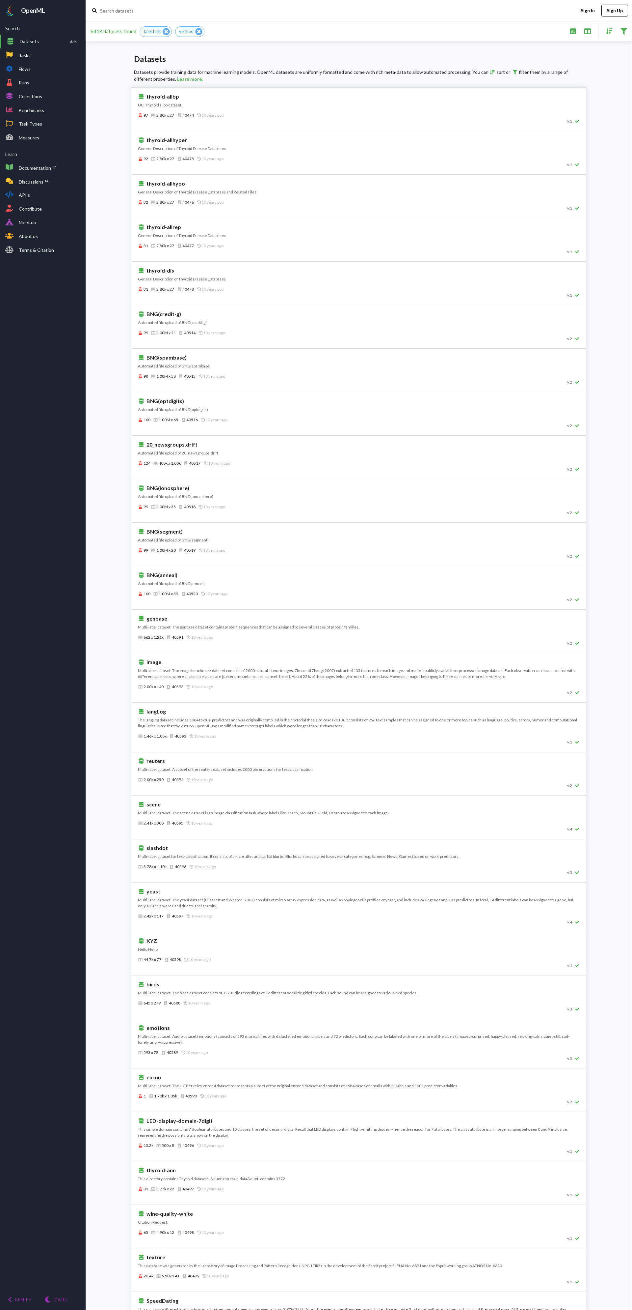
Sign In (588, 10)
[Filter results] (623, 31)
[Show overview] (573, 31)
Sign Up (615, 10)
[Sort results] (607, 31)
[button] (156, 31)
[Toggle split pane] (587, 31)
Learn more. (190, 79)
